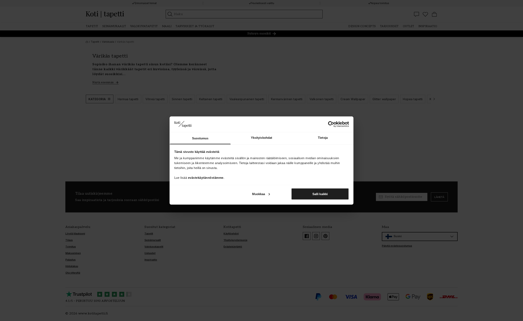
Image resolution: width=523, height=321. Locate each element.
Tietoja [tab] (323, 137)
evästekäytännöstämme (206, 177)
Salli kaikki (320, 193)
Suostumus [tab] (200, 138)
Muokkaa (258, 193)
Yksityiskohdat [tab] (261, 137)
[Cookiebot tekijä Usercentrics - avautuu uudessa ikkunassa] (331, 124)
